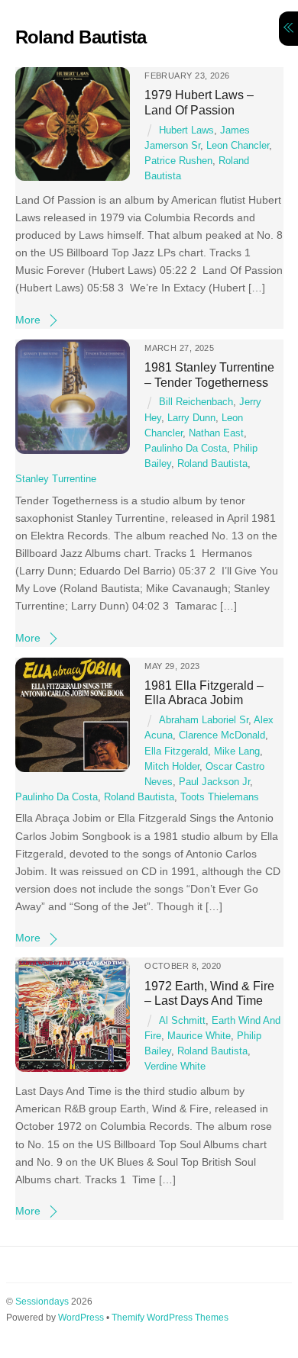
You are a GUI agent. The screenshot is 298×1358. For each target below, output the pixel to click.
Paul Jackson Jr (214, 782)
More (27, 320)
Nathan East (216, 433)
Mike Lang (237, 751)
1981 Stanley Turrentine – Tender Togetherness (209, 374)
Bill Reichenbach (196, 402)
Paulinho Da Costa (185, 448)
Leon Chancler (237, 145)
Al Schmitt (182, 1020)
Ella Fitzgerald (176, 751)
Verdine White (175, 1066)
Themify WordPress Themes (170, 1317)
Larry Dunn (191, 418)
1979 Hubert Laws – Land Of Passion (199, 102)
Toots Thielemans (219, 797)
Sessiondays (42, 1301)
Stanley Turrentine (55, 479)
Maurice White (199, 1036)
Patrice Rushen (178, 161)
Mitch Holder (171, 766)
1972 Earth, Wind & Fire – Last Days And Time (209, 993)
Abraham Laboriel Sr (203, 720)
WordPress (81, 1317)
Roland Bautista (212, 464)
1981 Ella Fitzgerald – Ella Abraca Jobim (204, 692)
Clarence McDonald (222, 735)
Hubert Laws (186, 130)
